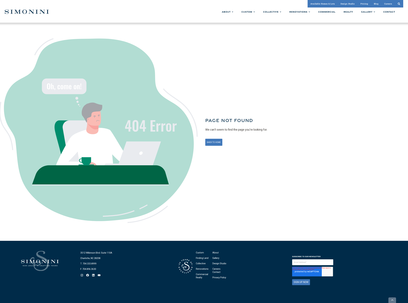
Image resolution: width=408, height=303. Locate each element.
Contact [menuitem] (216, 272)
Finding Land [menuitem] (202, 258)
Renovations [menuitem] (202, 269)
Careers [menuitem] (216, 269)
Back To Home (214, 142)
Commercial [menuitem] (202, 274)
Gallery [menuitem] (215, 258)
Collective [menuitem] (201, 263)
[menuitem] (227, 11)
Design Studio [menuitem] (219, 263)
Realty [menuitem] (199, 277)
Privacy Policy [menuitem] (219, 277)
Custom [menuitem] (200, 252)
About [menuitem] (215, 252)
